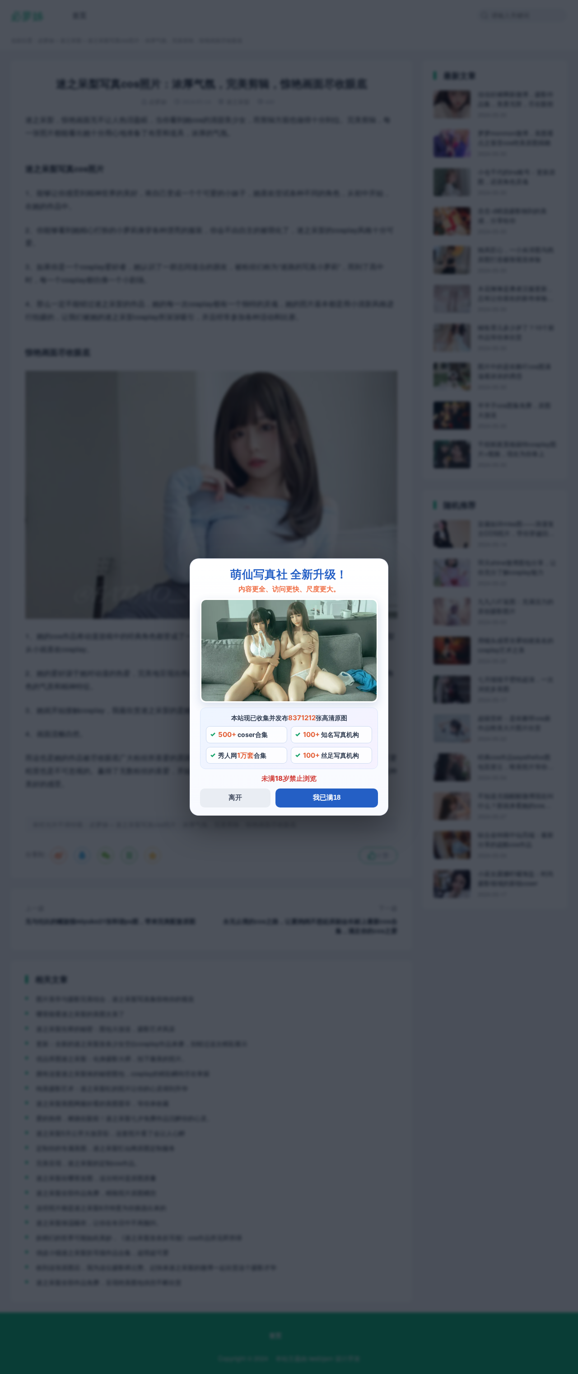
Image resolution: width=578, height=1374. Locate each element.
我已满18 (326, 797)
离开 (235, 797)
